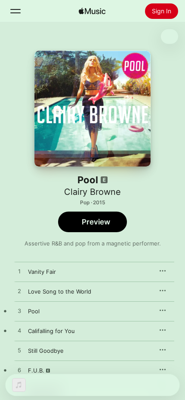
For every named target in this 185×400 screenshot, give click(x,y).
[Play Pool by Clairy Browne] (19, 311)
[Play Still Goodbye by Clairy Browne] (19, 351)
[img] (92, 11)
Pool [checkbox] (34, 311)
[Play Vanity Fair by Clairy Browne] (19, 272)
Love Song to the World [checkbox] (59, 291)
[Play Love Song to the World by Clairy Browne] (19, 291)
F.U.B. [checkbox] (36, 370)
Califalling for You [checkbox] (51, 330)
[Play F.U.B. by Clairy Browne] (19, 370)
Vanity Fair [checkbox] (42, 271)
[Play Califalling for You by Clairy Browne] (19, 331)
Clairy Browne (92, 192)
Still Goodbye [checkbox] (46, 350)
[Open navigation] (15, 11)
